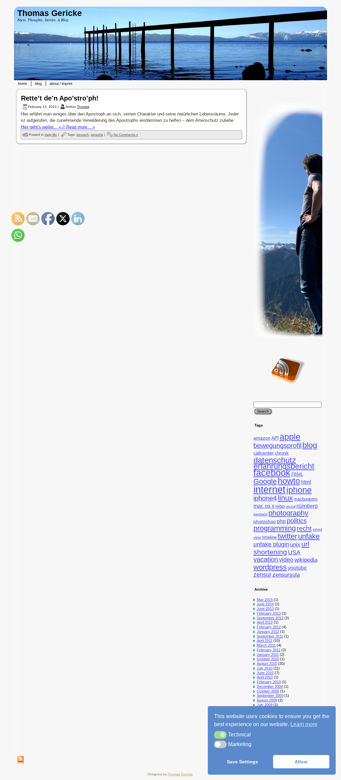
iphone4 (265, 498)
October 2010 (268, 659)
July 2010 (264, 668)
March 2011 (266, 645)
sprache (97, 134)
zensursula (286, 575)
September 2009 (270, 695)
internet (269, 489)
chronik (282, 453)
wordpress (270, 567)
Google (265, 481)
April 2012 (265, 622)
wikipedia (305, 560)
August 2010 (267, 664)
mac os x (263, 506)
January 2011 (268, 655)
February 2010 (269, 682)
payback (260, 514)
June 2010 (265, 673)
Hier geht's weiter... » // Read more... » (58, 126)
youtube (297, 568)
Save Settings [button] (242, 761)
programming (274, 528)
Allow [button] (301, 761)
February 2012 (269, 627)
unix (295, 544)
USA (294, 552)
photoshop (264, 521)
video (286, 559)
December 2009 (270, 686)
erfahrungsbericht (283, 466)
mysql (290, 506)
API (275, 438)
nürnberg (307, 506)
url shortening (281, 548)
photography (288, 513)
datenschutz (274, 460)
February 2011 (268, 650)
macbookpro (305, 499)
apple (290, 436)
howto (289, 481)
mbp (280, 506)
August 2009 (267, 700)
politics (297, 520)
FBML (297, 474)
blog (309, 445)
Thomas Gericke (49, 13)
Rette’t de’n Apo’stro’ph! (60, 98)
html (306, 482)
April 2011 (264, 641)
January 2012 (268, 632)
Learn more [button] (303, 724)
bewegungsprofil (277, 445)
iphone (299, 490)
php (281, 521)
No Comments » (126, 134)
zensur (262, 574)
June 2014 (265, 604)
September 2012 (270, 618)
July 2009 (264, 705)
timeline (269, 537)
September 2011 (270, 636)
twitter (287, 536)
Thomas (83, 106)
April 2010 (265, 677)
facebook (271, 473)
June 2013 (265, 609)
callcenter (263, 453)
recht (304, 528)
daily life (51, 134)
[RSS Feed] (20, 761)
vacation (265, 559)
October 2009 (268, 691)
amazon (261, 438)
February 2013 (269, 613)
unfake (309, 536)
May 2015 (265, 600)
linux (285, 498)
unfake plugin (271, 544)
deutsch (83, 134)
